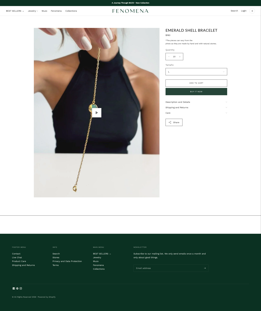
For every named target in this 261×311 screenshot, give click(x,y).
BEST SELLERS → (15, 11)
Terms (56, 265)
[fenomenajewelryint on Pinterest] (17, 289)
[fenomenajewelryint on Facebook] (14, 289)
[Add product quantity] (169, 56)
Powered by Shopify (46, 297)
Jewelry (32, 11)
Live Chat (17, 257)
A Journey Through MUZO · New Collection (130, 3)
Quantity (170, 50)
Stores (56, 257)
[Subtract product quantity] (180, 56)
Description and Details (178, 102)
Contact (16, 253)
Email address (143, 264)
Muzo (44, 11)
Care (168, 113)
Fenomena (56, 11)
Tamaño (170, 65)
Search (234, 11)
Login (243, 11)
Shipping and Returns (177, 107)
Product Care (19, 261)
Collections (71, 11)
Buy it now (196, 92)
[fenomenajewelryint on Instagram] (21, 289)
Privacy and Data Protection (67, 261)
